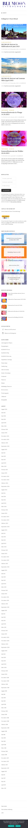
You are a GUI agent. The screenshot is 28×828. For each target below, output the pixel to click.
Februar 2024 (4, 510)
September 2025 (5, 446)
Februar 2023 (4, 550)
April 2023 (3, 543)
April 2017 (3, 785)
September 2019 (5, 687)
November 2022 (5, 560)
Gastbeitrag (4, 366)
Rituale (3, 383)
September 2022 (5, 567)
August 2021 (4, 610)
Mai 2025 (3, 459)
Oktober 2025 (4, 442)
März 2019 (3, 707)
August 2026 (4, 409)
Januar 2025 (4, 473)
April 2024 (3, 503)
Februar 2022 (4, 590)
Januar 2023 (4, 553)
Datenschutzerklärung (6, 809)
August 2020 (4, 650)
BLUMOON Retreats (6, 42)
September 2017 (5, 768)
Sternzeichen (4, 389)
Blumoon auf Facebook (10, 329)
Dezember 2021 (5, 597)
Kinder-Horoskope (6, 373)
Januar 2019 (4, 714)
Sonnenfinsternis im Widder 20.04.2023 (12, 152)
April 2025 (3, 463)
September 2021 (5, 607)
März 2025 (3, 466)
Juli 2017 (3, 774)
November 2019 (5, 681)
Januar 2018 (4, 754)
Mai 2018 (3, 741)
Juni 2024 (3, 496)
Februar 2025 (4, 469)
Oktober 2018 (4, 724)
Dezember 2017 (5, 758)
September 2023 (5, 526)
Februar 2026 (4, 429)
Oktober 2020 (4, 644)
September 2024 (5, 486)
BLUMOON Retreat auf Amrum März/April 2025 (13, 79)
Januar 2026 (4, 432)
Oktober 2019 (4, 684)
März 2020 (3, 667)
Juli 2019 (3, 694)
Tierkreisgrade (5, 393)
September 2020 (5, 647)
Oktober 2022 (4, 563)
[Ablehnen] (26, 823)
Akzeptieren (11, 826)
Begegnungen (4, 346)
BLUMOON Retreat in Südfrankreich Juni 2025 (10, 45)
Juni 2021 (3, 617)
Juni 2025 (3, 456)
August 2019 (4, 691)
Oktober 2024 (4, 483)
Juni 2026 (3, 416)
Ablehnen (18, 826)
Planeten (3, 379)
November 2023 (5, 520)
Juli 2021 (3, 613)
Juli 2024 (3, 493)
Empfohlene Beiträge (6, 359)
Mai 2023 (3, 540)
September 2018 (5, 728)
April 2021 (3, 624)
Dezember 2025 (5, 436)
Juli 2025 (3, 453)
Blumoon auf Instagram (10, 333)
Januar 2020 (4, 674)
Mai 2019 (3, 701)
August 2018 (4, 731)
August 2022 (4, 570)
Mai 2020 (3, 660)
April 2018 (3, 744)
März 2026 (3, 426)
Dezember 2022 (5, 556)
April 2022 (3, 583)
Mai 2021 (3, 620)
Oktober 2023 (4, 523)
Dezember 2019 (5, 677)
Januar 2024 (4, 513)
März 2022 (3, 587)
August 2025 (4, 449)
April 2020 (3, 664)
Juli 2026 (3, 412)
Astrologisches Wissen (6, 343)
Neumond (11, 110)
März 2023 (3, 546)
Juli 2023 (3, 533)
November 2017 (5, 761)
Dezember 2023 (5, 516)
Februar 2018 (4, 751)
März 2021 (3, 627)
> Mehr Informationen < (14, 823)
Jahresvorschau (5, 369)
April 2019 (3, 704)
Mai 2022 (3, 580)
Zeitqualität (4, 399)
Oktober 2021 (4, 603)
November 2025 (5, 439)
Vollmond (3, 396)
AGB (2, 812)
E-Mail (7, 222)
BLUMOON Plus (5, 353)
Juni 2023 (3, 536)
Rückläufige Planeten (6, 386)
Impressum (4, 806)
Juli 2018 (3, 734)
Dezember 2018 (5, 717)
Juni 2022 (3, 577)
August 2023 (4, 530)
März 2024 (3, 506)
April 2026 (3, 422)
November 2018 (5, 721)
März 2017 (3, 788)
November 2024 (5, 479)
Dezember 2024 (5, 476)
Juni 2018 (3, 738)
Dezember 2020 (5, 637)
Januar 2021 (4, 634)
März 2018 (3, 748)
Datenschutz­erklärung (15, 201)
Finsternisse (4, 110)
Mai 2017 (3, 781)
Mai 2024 (3, 500)
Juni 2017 (3, 778)
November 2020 (5, 640)
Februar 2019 (4, 711)
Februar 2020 (4, 670)
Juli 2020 (3, 654)
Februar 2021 (4, 630)
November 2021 (5, 600)
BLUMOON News (5, 349)
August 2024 (4, 489)
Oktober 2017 (4, 764)
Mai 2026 (3, 419)
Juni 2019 (3, 697)
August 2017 (4, 771)
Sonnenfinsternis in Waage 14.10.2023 (11, 113)
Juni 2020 (3, 657)
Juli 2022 (3, 573)
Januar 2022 (4, 593)
